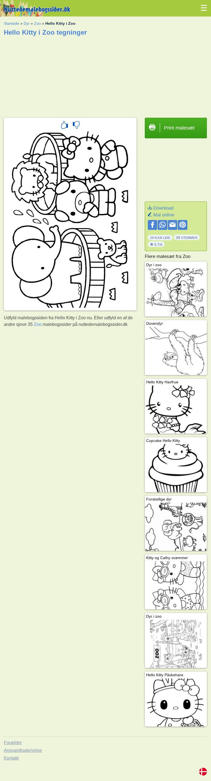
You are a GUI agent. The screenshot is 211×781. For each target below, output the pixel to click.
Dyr (27, 23)
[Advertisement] (105, 75)
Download (163, 208)
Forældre (13, 742)
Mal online (163, 215)
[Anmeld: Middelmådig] (76, 125)
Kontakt (11, 758)
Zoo (37, 23)
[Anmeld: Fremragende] (64, 125)
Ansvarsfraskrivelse (23, 750)
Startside (11, 23)
